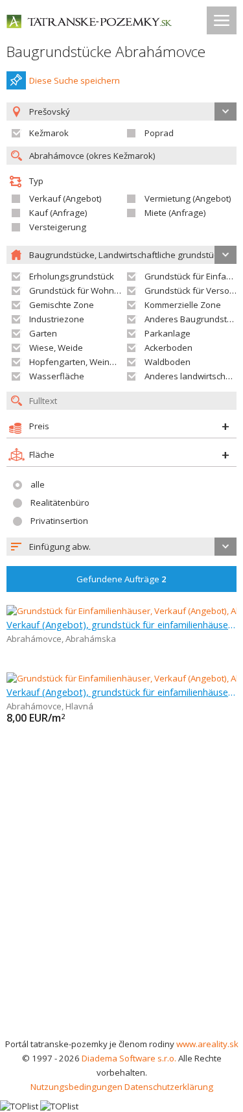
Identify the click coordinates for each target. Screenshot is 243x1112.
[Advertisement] (121, 908)
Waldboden (168, 362)
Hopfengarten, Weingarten (82, 362)
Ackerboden (168, 347)
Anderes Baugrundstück (192, 319)
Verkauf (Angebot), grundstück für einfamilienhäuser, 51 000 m (121, 691)
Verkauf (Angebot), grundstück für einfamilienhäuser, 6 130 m (121, 624)
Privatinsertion (59, 520)
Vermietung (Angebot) (188, 198)
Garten (43, 333)
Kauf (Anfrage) (58, 213)
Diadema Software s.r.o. (129, 1058)
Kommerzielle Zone (183, 305)
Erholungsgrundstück (71, 276)
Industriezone (56, 319)
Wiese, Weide (56, 347)
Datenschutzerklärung (168, 1087)
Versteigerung (57, 227)
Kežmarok (49, 133)
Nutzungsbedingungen (76, 1087)
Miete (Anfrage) (175, 213)
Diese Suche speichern (74, 80)
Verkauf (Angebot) (65, 198)
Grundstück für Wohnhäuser (86, 290)
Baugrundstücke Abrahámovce (105, 51)
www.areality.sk (207, 1044)
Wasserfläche (56, 376)
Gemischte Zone (61, 305)
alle (37, 484)
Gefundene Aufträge (121, 579)
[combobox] (121, 547)
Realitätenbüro (59, 502)
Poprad (159, 133)
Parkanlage (168, 333)
